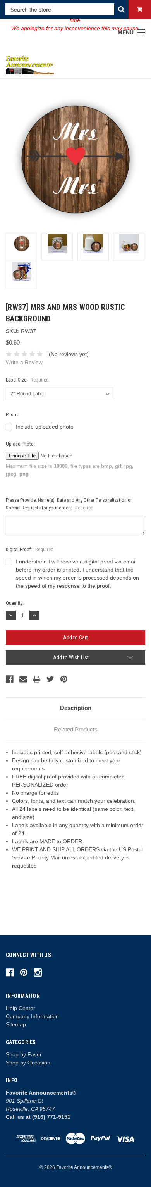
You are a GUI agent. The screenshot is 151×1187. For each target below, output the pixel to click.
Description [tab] (75, 707)
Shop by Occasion (28, 1062)
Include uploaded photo (45, 427)
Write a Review (24, 362)
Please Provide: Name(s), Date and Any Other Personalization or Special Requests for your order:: (69, 504)
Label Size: (27, 380)
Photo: (12, 414)
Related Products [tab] (76, 729)
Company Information (32, 1016)
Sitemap (16, 1024)
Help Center (20, 1008)
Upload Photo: (20, 444)
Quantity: (15, 603)
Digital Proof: (29, 549)
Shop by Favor (24, 1054)
